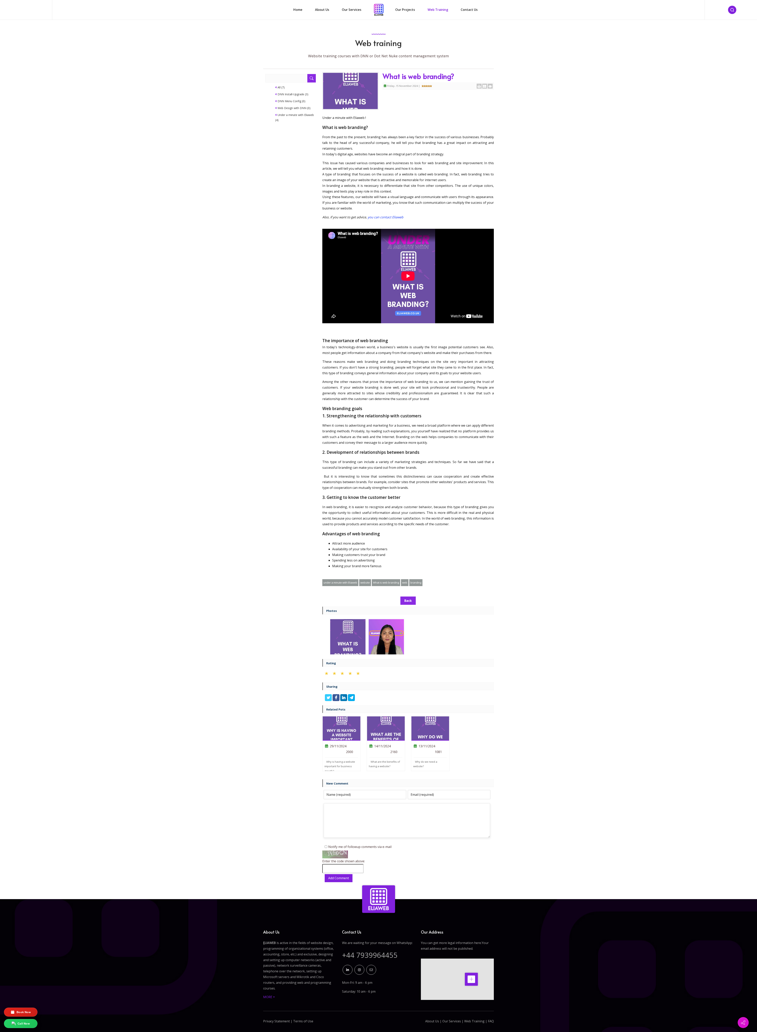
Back (408, 600)
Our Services (451, 1021)
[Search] (732, 10)
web (404, 582)
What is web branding (386, 582)
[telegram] (351, 698)
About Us (432, 1021)
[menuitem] (297, 10)
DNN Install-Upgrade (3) (293, 94)
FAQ (491, 1021)
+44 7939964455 (370, 955)
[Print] (479, 86)
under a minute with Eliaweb (340, 582)
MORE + (269, 997)
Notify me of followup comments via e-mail (360, 847)
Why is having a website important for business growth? (339, 766)
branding (415, 582)
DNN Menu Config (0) (291, 101)
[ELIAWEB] (378, 899)
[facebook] (336, 698)
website (365, 582)
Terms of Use (303, 1021)
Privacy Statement (276, 1021)
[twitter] (329, 698)
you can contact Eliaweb (385, 217)
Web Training (474, 1021)
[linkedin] (344, 698)
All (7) (281, 87)
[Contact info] (743, 1022)
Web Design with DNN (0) (294, 108)
